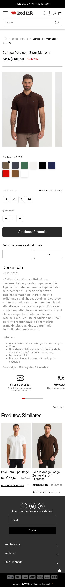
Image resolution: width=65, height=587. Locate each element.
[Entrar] (55, 13)
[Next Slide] (59, 4)
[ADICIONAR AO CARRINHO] (32, 232)
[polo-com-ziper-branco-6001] (24, 174)
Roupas (14, 39)
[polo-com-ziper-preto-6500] (42, 165)
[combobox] (32, 22)
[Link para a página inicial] (5, 39)
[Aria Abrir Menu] (5, 13)
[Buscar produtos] (58, 22)
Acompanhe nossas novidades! (32, 511)
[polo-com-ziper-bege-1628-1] (15, 174)
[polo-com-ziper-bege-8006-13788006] (33, 165)
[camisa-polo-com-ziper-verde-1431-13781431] (24, 165)
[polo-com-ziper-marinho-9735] (51, 165)
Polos (25, 39)
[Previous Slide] (5, 4)
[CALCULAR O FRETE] (48, 254)
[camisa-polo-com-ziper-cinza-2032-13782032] (15, 165)
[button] (6, 199)
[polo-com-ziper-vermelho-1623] (6, 174)
